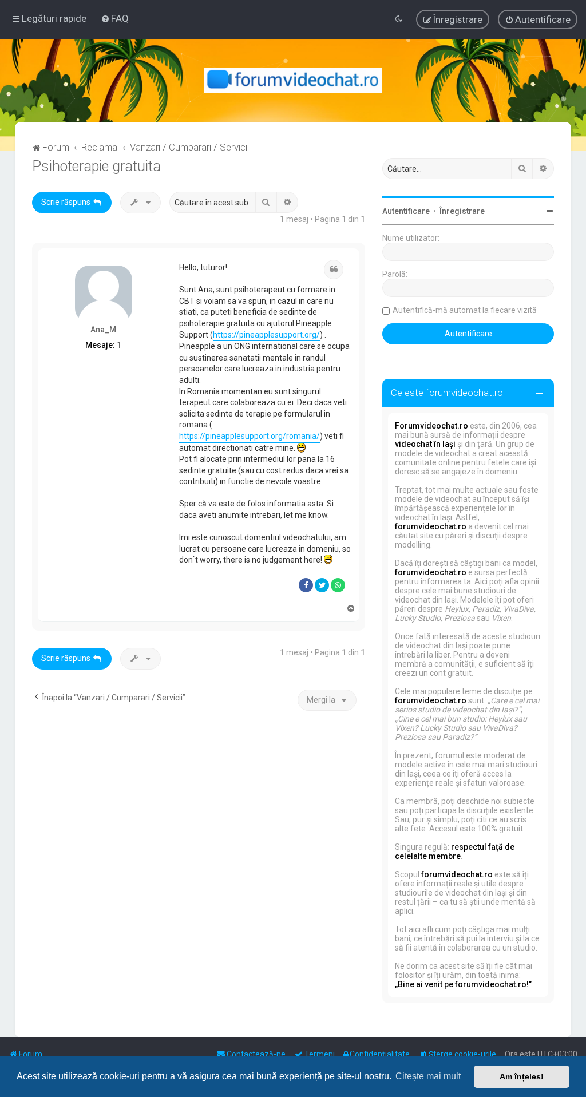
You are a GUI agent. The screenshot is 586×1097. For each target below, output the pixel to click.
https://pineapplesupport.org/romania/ (249, 436)
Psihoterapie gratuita (96, 166)
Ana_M (103, 329)
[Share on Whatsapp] (338, 585)
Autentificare (406, 211)
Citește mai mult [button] (428, 1076)
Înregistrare (462, 211)
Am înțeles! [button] (522, 1076)
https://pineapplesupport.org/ (266, 334)
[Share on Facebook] (306, 585)
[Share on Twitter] (322, 585)
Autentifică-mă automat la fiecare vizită (465, 310)
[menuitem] (115, 18)
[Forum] (293, 80)
